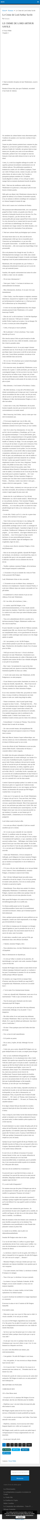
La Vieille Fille (8, 1497)
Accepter (20, 1517)
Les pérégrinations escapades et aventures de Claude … (17, 1493)
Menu (3, 2)
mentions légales (19, 1519)
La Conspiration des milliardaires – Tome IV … (18, 1506)
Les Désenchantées (9, 1489)
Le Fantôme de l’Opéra (10, 1500)
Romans (6, 18)
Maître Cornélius (8, 1503)
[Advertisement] (20, 56)
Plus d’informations (28, 1515)
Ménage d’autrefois (9, 1509)
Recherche (20, 1478)
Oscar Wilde (12, 1461)
